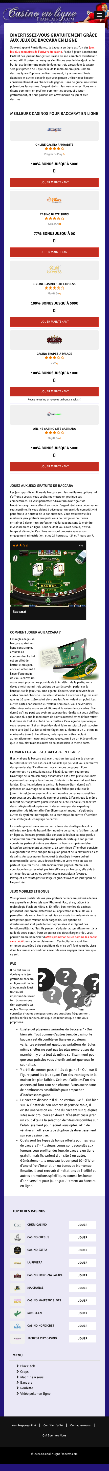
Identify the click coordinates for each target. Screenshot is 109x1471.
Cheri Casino (37, 1225)
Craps (24, 1371)
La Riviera (34, 1262)
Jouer (82, 1225)
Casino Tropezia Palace (54, 354)
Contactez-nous (80, 1425)
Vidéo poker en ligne (35, 1393)
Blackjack (27, 1366)
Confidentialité (53, 1425)
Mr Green (34, 1313)
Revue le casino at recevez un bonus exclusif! (54, 399)
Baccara (26, 1382)
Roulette (26, 1388)
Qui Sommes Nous (54, 1435)
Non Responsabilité (23, 1425)
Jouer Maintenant (55, 182)
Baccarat (19, 612)
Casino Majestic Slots (44, 1300)
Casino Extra (37, 1250)
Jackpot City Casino (42, 1338)
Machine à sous (31, 1377)
